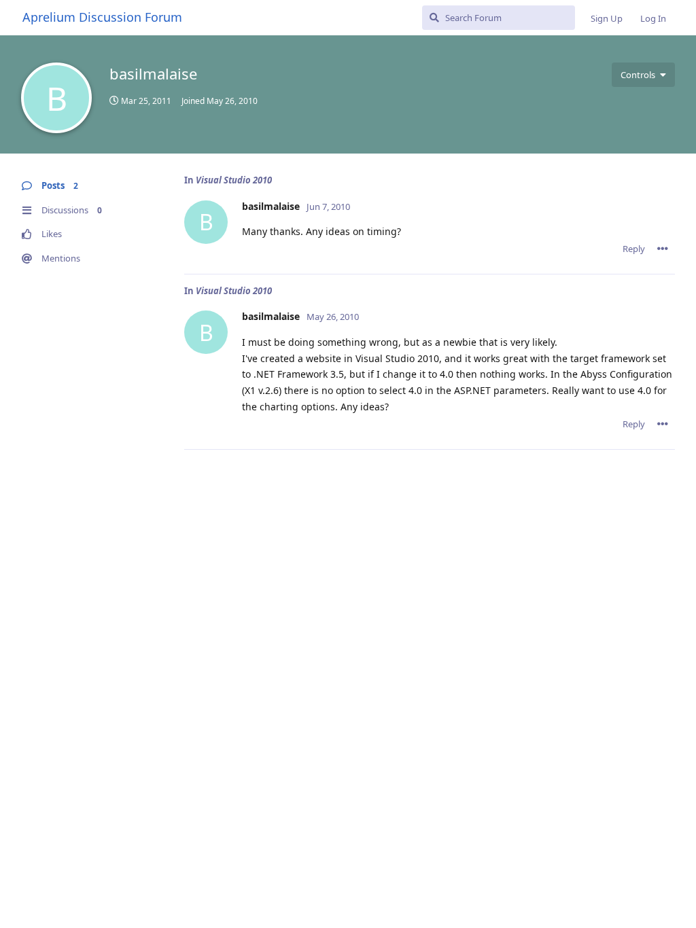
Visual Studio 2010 (234, 180)
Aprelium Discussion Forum (102, 17)
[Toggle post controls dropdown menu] (662, 248)
